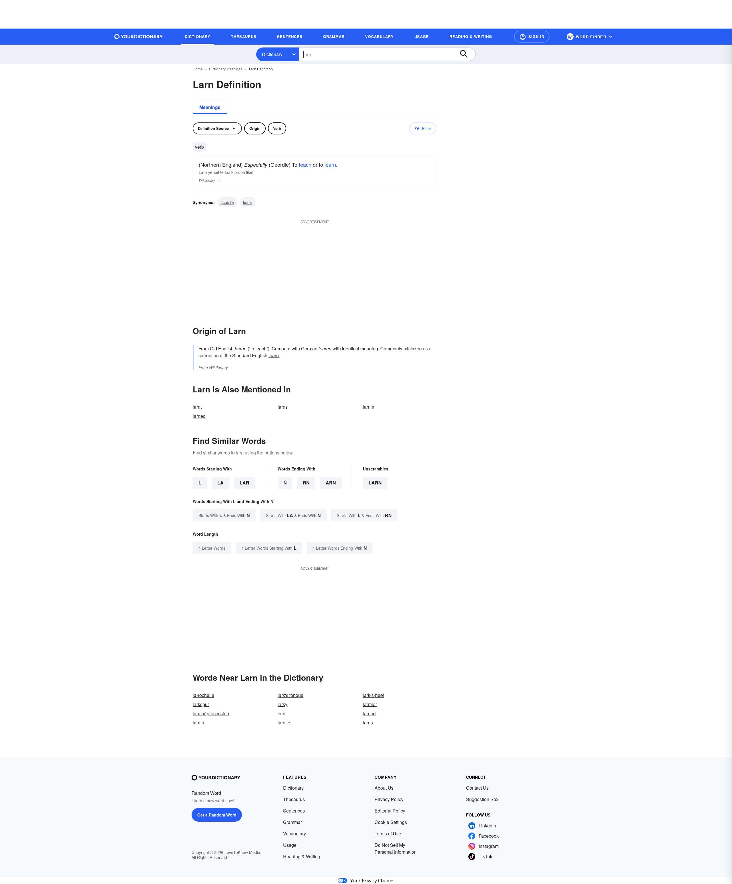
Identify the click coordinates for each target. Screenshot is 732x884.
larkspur (201, 704)
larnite (284, 722)
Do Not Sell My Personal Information (396, 848)
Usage (290, 845)
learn (330, 164)
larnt (197, 407)
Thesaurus (294, 799)
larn (375, 482)
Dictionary (272, 54)
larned (199, 416)
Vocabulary (294, 833)
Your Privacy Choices (372, 880)
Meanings (209, 107)
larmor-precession (211, 713)
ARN (331, 482)
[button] (532, 37)
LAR (244, 482)
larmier (370, 704)
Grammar (292, 822)
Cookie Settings (391, 822)
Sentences (294, 810)
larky (282, 704)
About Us (384, 787)
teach (305, 164)
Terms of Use (388, 833)
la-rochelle (203, 695)
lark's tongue (290, 695)
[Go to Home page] (138, 36)
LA (220, 482)
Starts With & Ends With (224, 515)
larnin (368, 407)
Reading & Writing (301, 856)
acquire (227, 202)
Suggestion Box (482, 799)
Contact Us (477, 787)
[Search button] (466, 54)
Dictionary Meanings (225, 69)
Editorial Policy (390, 810)
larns (283, 407)
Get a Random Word (216, 815)
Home (198, 69)
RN (306, 482)
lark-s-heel (373, 695)
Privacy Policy (389, 799)
